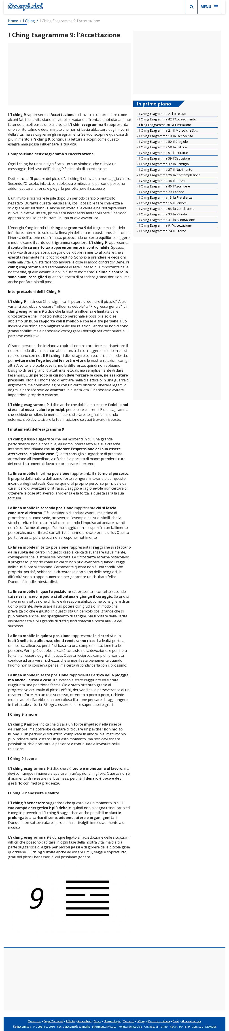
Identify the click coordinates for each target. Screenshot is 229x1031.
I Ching (141, 1021)
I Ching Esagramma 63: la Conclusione (166, 208)
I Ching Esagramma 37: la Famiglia (163, 164)
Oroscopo (34, 1021)
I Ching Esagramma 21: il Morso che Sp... (168, 130)
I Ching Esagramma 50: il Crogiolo (163, 141)
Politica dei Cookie (130, 1027)
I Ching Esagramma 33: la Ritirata (162, 214)
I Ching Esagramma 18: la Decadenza (165, 136)
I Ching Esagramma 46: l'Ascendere (164, 186)
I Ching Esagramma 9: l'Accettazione (165, 225)
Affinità (70, 1021)
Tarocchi (128, 1021)
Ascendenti (84, 1021)
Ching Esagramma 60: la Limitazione (165, 125)
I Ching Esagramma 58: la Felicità (162, 147)
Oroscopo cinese (159, 1021)
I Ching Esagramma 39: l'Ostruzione (164, 158)
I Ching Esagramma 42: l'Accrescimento (167, 119)
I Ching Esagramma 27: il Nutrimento (165, 169)
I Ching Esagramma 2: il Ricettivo (162, 114)
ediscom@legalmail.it (76, 1027)
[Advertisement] (69, 74)
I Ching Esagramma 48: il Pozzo (161, 181)
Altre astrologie (191, 1021)
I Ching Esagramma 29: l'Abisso (161, 192)
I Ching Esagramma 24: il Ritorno (162, 231)
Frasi (176, 1021)
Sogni (97, 1021)
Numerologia (112, 1021)
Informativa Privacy (104, 1027)
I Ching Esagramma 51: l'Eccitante (163, 153)
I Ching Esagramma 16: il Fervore (162, 203)
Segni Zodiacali (53, 1021)
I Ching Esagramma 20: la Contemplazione (169, 175)
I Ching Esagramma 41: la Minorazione (166, 220)
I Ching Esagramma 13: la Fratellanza (165, 197)
